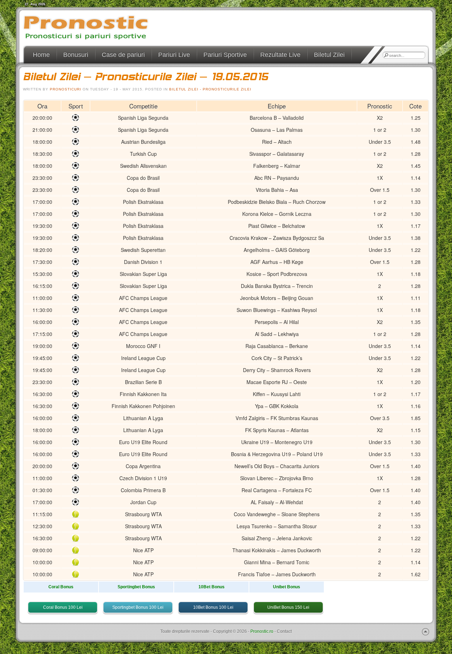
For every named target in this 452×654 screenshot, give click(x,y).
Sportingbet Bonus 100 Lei (137, 607)
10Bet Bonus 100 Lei (213, 607)
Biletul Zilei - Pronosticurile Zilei (210, 89)
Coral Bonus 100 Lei (63, 607)
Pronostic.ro (261, 631)
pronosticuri (65, 89)
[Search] (386, 55)
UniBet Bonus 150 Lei (288, 607)
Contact (284, 631)
